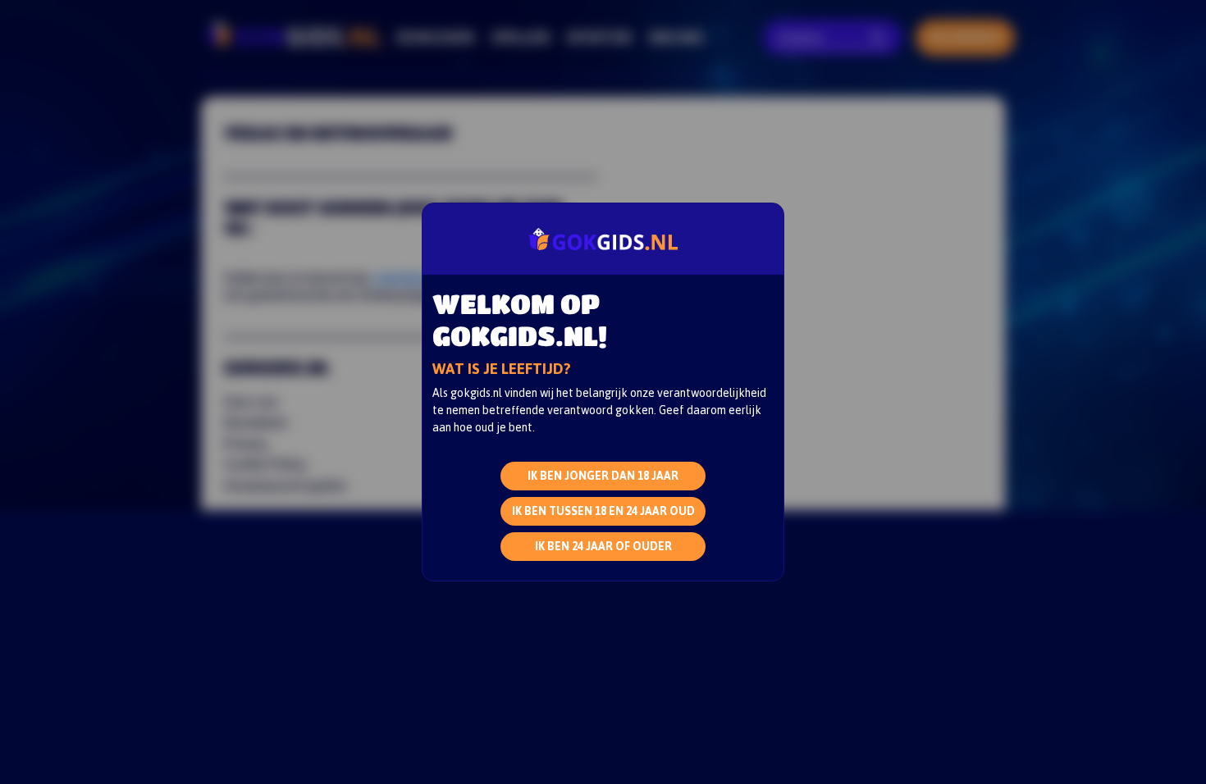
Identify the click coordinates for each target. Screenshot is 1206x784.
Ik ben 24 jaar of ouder (603, 546)
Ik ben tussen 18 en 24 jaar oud (603, 510)
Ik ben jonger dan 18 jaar (603, 475)
